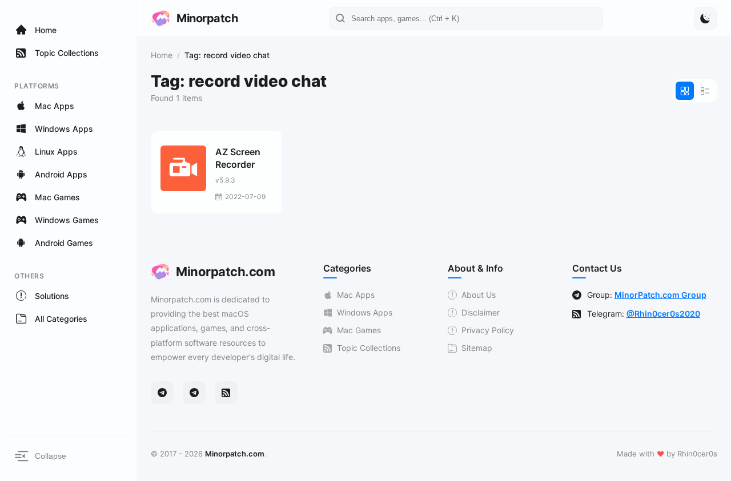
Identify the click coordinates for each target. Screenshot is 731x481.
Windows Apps (364, 312)
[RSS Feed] (226, 392)
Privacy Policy (487, 330)
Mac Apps (356, 295)
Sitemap (476, 348)
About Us (478, 295)
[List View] (705, 91)
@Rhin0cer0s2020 (663, 313)
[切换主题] (705, 18)
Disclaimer (480, 312)
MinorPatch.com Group (660, 295)
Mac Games (359, 330)
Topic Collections (368, 348)
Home (161, 55)
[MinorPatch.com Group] (194, 392)
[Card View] (685, 91)
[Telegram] (162, 392)
